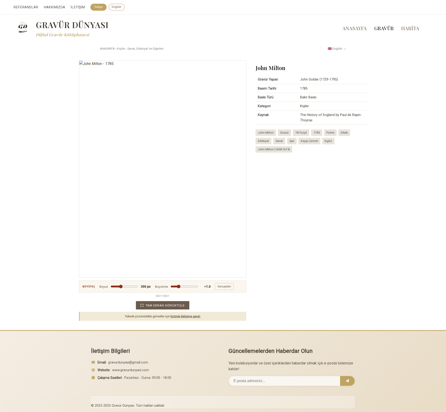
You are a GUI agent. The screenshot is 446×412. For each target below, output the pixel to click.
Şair (291, 141)
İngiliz (328, 141)
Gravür (284, 132)
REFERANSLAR (25, 7)
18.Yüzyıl (301, 132)
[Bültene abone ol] (347, 381)
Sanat (279, 141)
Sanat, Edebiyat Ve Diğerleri (146, 48)
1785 (316, 132)
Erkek (344, 132)
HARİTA (410, 28)
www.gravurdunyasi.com (130, 370)
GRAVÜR (384, 28)
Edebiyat (263, 141)
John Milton (266, 132)
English (116, 7)
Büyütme (183, 286)
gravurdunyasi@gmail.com (128, 362)
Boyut (125, 286)
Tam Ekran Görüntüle (165, 305)
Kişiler (121, 48)
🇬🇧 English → (337, 48)
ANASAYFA (354, 28)
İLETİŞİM (78, 7)
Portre (330, 132)
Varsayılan (224, 286)
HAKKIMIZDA (54, 7)
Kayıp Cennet (309, 141)
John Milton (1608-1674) (274, 149)
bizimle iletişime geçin (185, 316)
